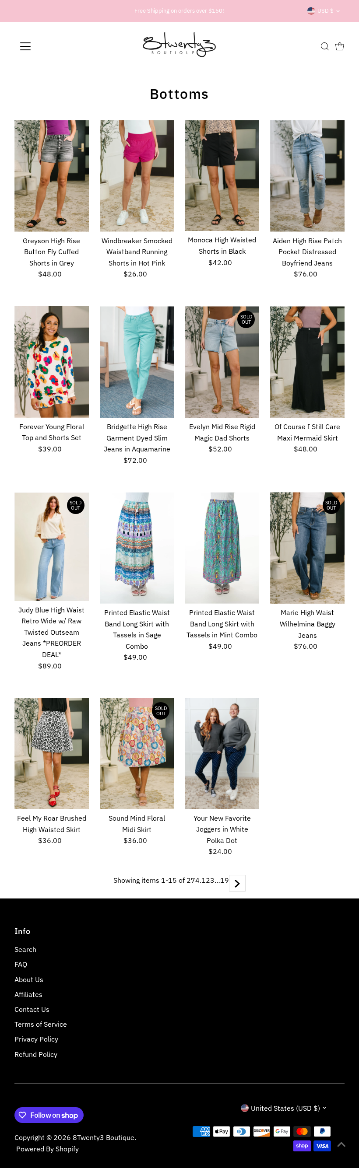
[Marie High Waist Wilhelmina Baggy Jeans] (307, 548)
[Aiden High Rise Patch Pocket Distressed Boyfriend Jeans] (307, 176)
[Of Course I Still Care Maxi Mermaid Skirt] (307, 362)
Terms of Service (40, 1024)
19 (224, 880)
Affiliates (28, 994)
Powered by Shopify (47, 1148)
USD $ (325, 10)
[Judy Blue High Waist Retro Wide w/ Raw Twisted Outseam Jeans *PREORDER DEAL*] (51, 546)
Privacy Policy (36, 1039)
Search (25, 949)
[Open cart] (339, 46)
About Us (28, 979)
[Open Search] (325, 46)
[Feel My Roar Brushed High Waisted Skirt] (51, 753)
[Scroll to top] (341, 1144)
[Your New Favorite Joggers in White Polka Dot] (222, 753)
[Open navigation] (54, 46)
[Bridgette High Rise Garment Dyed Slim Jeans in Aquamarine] (137, 362)
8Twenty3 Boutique (103, 1137)
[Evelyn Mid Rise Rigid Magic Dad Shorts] (222, 362)
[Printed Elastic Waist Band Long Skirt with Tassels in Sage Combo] (137, 548)
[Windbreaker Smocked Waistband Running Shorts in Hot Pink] (137, 176)
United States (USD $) (285, 1108)
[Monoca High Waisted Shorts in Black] (222, 175)
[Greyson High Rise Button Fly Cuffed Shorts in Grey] (51, 176)
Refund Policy (35, 1054)
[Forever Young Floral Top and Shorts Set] (51, 362)
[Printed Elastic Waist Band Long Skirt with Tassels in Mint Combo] (222, 548)
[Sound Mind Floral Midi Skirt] (137, 753)
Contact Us (31, 1009)
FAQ (20, 964)
